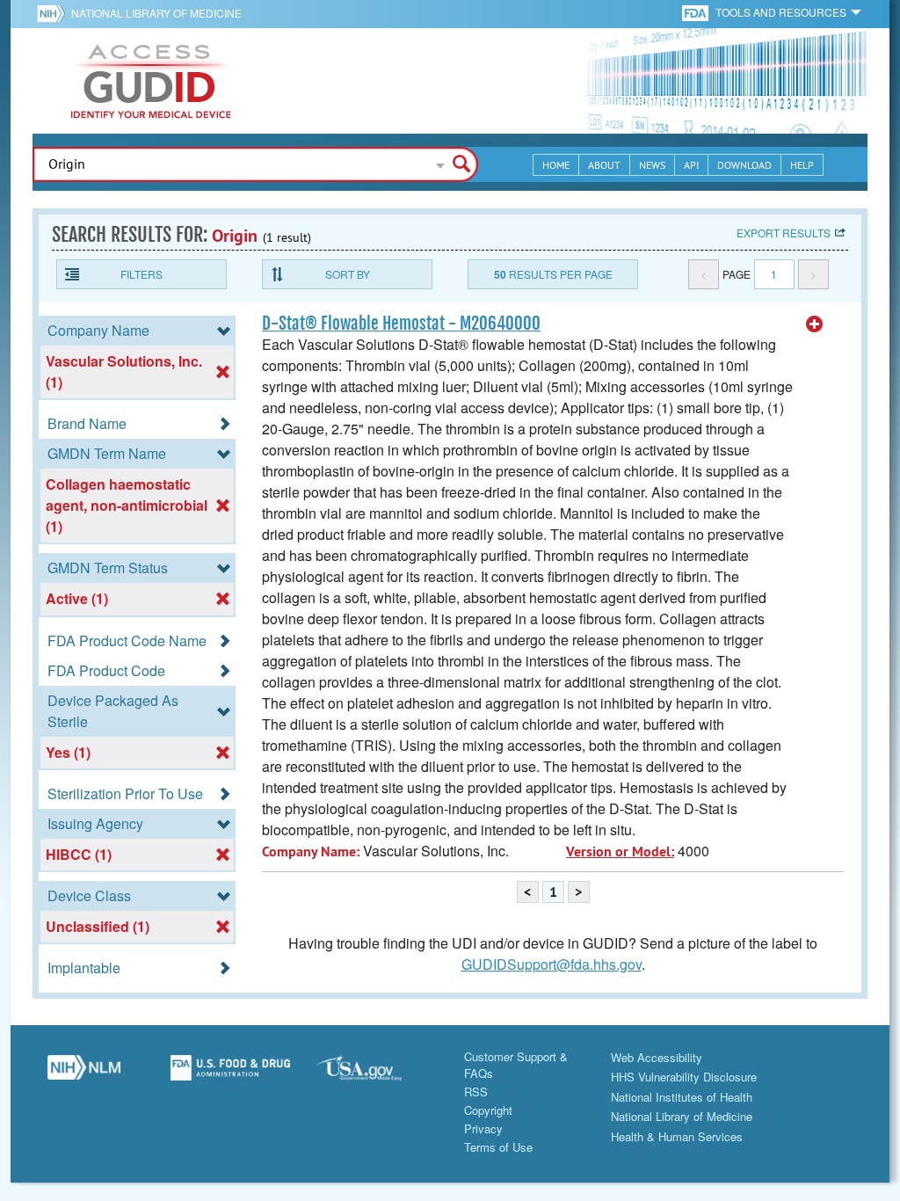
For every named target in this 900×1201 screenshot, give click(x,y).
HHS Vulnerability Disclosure (684, 1076)
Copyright (488, 1110)
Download (744, 164)
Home (556, 164)
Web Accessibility (656, 1057)
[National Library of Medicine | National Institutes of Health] (84, 1074)
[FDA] (696, 11)
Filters (141, 273)
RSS (476, 1091)
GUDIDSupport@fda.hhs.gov (551, 964)
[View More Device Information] (815, 324)
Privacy (483, 1128)
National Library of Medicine (156, 12)
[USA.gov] (376, 1074)
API (691, 164)
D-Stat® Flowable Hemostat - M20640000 (401, 323)
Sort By (347, 273)
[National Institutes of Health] (54, 13)
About (604, 164)
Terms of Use (498, 1147)
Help (802, 164)
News (652, 164)
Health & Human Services (677, 1136)
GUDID (151, 81)
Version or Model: (620, 851)
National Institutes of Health (681, 1096)
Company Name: (310, 851)
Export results (784, 232)
